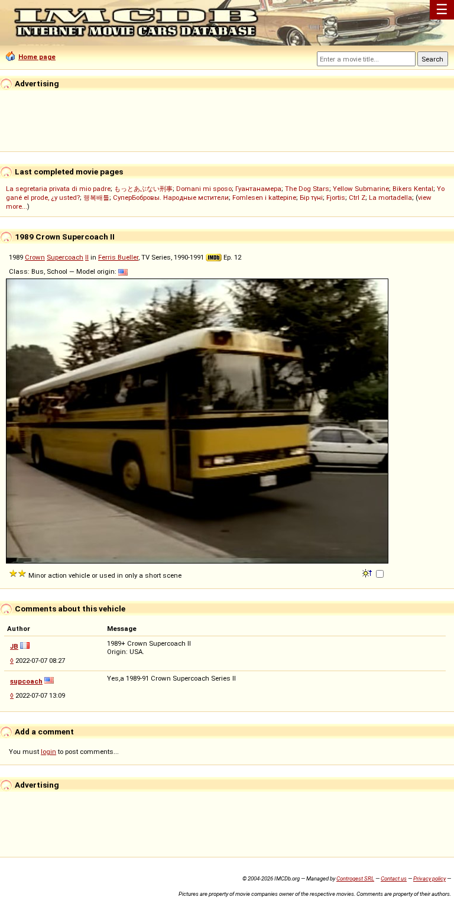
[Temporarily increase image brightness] (368, 572)
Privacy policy (429, 878)
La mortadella (390, 197)
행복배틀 (96, 197)
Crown (35, 257)
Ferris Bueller (118, 257)
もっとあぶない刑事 (143, 188)
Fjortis (335, 197)
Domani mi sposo (204, 188)
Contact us (394, 878)
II (87, 257)
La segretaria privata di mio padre (58, 188)
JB (14, 646)
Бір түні (311, 197)
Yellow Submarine (361, 188)
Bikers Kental (413, 188)
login (48, 751)
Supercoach (65, 257)
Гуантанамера (258, 188)
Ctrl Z (357, 197)
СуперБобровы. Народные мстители (171, 197)
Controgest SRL (355, 878)
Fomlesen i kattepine (264, 197)
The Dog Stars (307, 188)
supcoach (26, 681)
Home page (37, 57)
